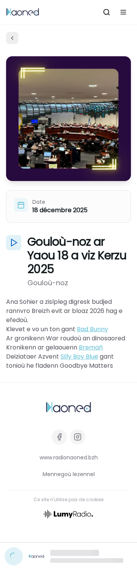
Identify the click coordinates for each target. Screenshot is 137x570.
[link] (68, 407)
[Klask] (106, 12)
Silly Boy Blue (79, 356)
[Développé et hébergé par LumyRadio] (68, 513)
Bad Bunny (92, 329)
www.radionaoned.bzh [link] (69, 457)
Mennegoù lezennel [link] (69, 474)
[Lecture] (14, 556)
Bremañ (91, 347)
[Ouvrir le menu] (123, 12)
